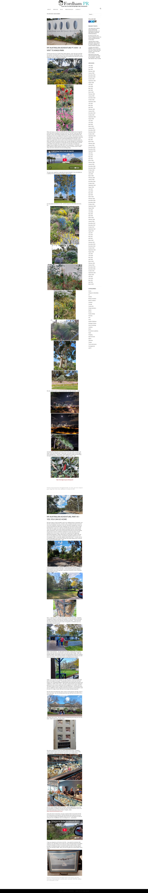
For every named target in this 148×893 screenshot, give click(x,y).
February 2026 (91, 71)
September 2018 (92, 206)
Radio (89, 332)
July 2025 (90, 84)
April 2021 (90, 158)
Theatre (90, 342)
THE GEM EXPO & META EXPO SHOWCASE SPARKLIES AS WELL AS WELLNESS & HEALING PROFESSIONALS (94, 31)
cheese (66, 877)
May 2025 (90, 88)
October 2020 (91, 170)
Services (55, 9)
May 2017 (90, 236)
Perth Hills (75, 879)
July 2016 (90, 253)
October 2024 (91, 99)
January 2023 (91, 128)
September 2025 (92, 80)
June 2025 (90, 86)
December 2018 (91, 200)
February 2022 (91, 143)
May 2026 (90, 69)
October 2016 (91, 248)
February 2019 (91, 198)
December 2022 (91, 130)
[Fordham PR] (74, 3)
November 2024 (91, 97)
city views (71, 487)
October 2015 (91, 270)
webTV (89, 348)
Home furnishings (92, 325)
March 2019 (91, 196)
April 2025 (90, 90)
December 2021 (91, 147)
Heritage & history (92, 323)
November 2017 (91, 225)
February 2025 (91, 94)
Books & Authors (92, 300)
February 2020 (91, 177)
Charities (90, 302)
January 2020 (91, 179)
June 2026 (90, 67)
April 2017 (90, 238)
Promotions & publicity (93, 330)
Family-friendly (91, 313)
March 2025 (91, 92)
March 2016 (91, 261)
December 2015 (91, 267)
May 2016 (90, 257)
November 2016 (91, 246)
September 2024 (92, 101)
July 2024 (90, 103)
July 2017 (90, 232)
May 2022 (90, 139)
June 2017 (90, 234)
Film (89, 317)
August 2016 (91, 251)
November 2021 (91, 149)
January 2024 (91, 111)
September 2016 (92, 249)
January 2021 (91, 164)
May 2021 (90, 156)
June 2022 (90, 137)
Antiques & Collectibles (93, 292)
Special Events (91, 336)
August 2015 (91, 274)
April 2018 (90, 215)
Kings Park (52, 489)
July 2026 (90, 65)
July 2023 (90, 120)
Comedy (90, 304)
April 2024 (90, 107)
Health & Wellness (92, 321)
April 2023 (90, 124)
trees (59, 489)
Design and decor (92, 308)
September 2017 (92, 229)
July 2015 (90, 276)
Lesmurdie (70, 879)
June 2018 (90, 211)
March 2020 (91, 175)
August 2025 (91, 82)
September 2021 (92, 151)
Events (89, 311)
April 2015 (90, 282)
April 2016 (90, 259)
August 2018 (91, 208)
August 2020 (91, 172)
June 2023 (90, 122)
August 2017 (91, 230)
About (49, 9)
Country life (90, 306)
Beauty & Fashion (92, 298)
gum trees (76, 487)
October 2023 (91, 114)
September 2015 (92, 272)
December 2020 (91, 166)
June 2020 (90, 173)
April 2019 (90, 194)
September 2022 (92, 135)
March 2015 (91, 284)
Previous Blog (69, 9)
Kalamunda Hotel (56, 879)
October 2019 (91, 183)
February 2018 (91, 219)
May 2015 (90, 280)
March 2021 (91, 160)
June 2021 (90, 154)
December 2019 (91, 181)
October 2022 (91, 134)
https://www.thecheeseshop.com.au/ (55, 811)
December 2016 (91, 244)
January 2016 (91, 265)
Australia (66, 487)
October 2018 (91, 204)
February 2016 (91, 263)
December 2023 (91, 113)
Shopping (90, 334)
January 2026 (91, 73)
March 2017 (91, 240)
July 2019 (90, 189)
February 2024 (91, 109)
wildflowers (63, 489)
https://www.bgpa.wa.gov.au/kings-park (64, 479)
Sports (89, 338)
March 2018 (91, 217)
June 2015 (90, 278)
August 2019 (91, 187)
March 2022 (91, 141)
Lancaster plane (63, 879)
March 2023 (91, 126)
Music (89, 329)
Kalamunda (49, 879)
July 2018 (90, 210)
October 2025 (91, 78)
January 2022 (91, 145)
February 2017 (91, 242)
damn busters (71, 877)
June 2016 (90, 255)
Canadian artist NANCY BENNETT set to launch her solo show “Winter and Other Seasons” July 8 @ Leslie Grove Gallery (94, 50)
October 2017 (91, 227)
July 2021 (90, 153)
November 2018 (91, 202)
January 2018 (91, 221)
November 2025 (91, 76)
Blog (61, 9)
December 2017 (91, 223)
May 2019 (90, 192)
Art (89, 294)
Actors (89, 291)
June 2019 (90, 191)
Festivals (90, 315)
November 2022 (91, 132)
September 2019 (92, 185)
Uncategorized (91, 346)
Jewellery (90, 327)
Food (89, 319)
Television (90, 340)
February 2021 (91, 162)
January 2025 (91, 95)
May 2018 (90, 213)
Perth (56, 489)
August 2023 (91, 118)
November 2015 (91, 268)
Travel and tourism (55, 487)
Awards (90, 296)
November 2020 (91, 168)
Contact (78, 9)
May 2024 (90, 105)
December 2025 (91, 75)
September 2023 (92, 116)
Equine (89, 310)
